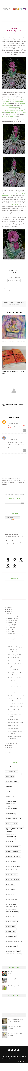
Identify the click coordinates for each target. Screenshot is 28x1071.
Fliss (9, 437)
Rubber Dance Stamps (10, 839)
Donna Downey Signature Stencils (13, 783)
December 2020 (12, 616)
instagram (15, 567)
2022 (8, 609)
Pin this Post (15, 284)
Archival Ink (8, 766)
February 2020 (11, 741)
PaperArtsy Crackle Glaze (11, 816)
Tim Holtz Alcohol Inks (10, 931)
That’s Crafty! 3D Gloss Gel (11, 909)
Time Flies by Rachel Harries (14, 736)
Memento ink (8, 806)
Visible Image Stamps (10, 953)
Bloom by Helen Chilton (13, 725)
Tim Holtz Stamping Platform (12, 948)
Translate (16, 519)
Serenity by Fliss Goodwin (14, 728)
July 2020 (10, 627)
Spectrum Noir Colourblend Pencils (13, 846)
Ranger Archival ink (14, 290)
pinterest (8, 567)
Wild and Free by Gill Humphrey (15, 647)
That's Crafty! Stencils (10, 894)
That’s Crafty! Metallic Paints (12, 911)
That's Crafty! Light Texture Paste (12, 879)
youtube (21, 561)
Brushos (20, 769)
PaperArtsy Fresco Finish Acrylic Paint (14, 818)
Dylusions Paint (9, 786)
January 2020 (11, 743)
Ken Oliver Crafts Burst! (11, 801)
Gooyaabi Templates (7, 1058)
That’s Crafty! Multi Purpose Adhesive (13, 914)
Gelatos (19, 788)
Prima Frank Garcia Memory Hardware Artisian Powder (14, 829)
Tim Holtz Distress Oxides (11, 936)
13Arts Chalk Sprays (13, 288)
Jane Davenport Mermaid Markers (13, 793)
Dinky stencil (21, 288)
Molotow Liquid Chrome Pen (11, 808)
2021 (8, 611)
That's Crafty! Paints (10, 884)
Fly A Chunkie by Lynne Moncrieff (15, 722)
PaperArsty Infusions (10, 813)
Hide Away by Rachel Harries (14, 639)
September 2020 (12, 622)
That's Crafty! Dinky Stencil (11, 874)
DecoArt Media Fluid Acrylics (12, 781)
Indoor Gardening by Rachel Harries (16, 686)
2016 (8, 752)
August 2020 (11, 624)
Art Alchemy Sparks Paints (11, 769)
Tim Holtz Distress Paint (10, 938)
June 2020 (10, 629)
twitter (14, 561)
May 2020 (10, 631)
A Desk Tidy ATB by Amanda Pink (15, 706)
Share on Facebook (14, 277)
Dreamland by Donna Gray (14, 986)
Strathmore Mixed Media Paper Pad (13, 856)
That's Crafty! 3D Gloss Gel (11, 861)
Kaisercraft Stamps (10, 796)
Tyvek (18, 951)
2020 (8, 613)
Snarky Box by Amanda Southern (15, 666)
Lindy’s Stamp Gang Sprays (11, 803)
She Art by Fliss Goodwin (13, 657)
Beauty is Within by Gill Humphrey (15, 669)
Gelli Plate (8, 791)
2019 (8, 745)
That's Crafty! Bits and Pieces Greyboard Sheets (14, 867)
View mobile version (14, 304)
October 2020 (11, 620)
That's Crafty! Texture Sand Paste (12, 901)
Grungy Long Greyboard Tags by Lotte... (13, 404)
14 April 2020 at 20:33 (13, 439)
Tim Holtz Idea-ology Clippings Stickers (14, 941)
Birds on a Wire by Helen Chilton (15, 654)
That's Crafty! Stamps (10, 891)
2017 (8, 750)
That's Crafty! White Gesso (11, 904)
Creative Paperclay (10, 776)
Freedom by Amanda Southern (15, 689)
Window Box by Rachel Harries (15, 663)
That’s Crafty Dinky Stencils (11, 906)
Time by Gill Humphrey (13, 719)
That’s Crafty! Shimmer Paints (12, 919)
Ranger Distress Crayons (11, 834)
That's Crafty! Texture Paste (11, 899)
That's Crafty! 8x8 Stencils (11, 863)
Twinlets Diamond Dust (10, 951)
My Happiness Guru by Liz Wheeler (13, 341)
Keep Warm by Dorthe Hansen (15, 978)
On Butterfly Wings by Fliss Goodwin (16, 703)
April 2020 (10, 633)
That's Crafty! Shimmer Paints (12, 886)
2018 (8, 747)
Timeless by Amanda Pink (14, 660)
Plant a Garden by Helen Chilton (15, 677)
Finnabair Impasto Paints (11, 788)
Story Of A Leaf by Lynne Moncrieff (16, 695)
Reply (24, 430)
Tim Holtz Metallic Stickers (11, 946)
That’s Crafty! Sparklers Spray (12, 921)
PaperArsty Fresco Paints (11, 811)
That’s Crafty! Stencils (10, 926)
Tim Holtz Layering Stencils (11, 943)
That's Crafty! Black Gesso (11, 869)
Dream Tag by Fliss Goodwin (14, 680)
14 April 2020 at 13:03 (13, 423)
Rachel (10, 421)
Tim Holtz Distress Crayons (11, 933)
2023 (8, 607)
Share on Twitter (15, 280)
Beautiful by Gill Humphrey (14, 692)
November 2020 (12, 618)
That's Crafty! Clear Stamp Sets (12, 872)
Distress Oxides (5, 290)
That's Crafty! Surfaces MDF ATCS (12, 896)
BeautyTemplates (15, 1056)
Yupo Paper (18, 953)
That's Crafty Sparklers (11, 858)
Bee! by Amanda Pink (13, 683)
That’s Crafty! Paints (10, 916)
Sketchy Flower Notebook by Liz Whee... (13, 372)
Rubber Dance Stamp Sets (11, 836)
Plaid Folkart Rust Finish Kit (11, 823)
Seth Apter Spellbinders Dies (11, 841)
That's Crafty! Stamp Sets (11, 889)
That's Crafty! (20, 858)
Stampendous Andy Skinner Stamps (13, 851)
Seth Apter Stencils (10, 844)
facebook (8, 561)
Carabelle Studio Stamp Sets (11, 771)
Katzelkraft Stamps (10, 798)
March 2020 (11, 738)
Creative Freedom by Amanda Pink (16, 636)
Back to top (21, 1061)
